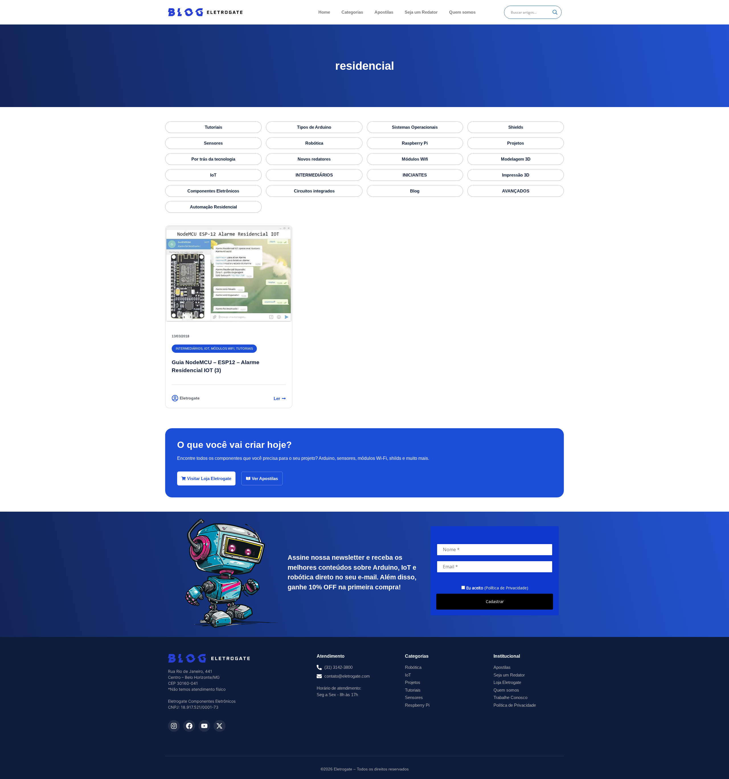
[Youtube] (204, 726)
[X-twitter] (219, 726)
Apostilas (383, 12)
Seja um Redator (421, 12)
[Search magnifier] (555, 12)
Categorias (352, 12)
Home (324, 12)
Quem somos (462, 12)
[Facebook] (189, 726)
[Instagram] (174, 726)
